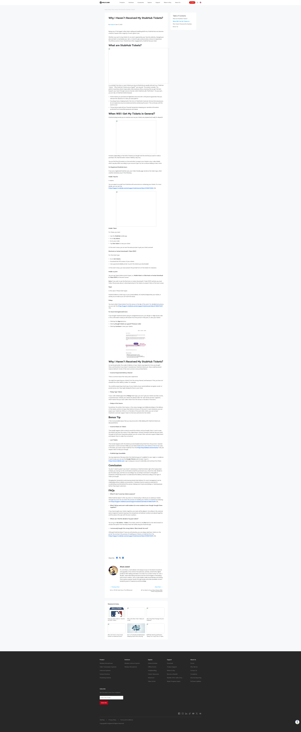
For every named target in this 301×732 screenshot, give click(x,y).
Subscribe (104, 703)
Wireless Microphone (130, 667)
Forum (192, 663)
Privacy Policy (112, 720)
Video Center (152, 681)
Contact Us (193, 670)
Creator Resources (153, 674)
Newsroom (151, 677)
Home (106, 9)
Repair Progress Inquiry (173, 681)
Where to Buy (167, 2)
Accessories (141, 2)
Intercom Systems (105, 670)
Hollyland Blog (152, 670)
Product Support (172, 667)
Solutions (131, 2)
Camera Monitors (105, 674)
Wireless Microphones (106, 663)
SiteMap (102, 720)
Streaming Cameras (105, 677)
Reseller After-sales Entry (174, 677)
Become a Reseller (172, 674)
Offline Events (152, 667)
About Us (177, 2)
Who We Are (194, 667)
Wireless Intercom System (132, 663)
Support (158, 2)
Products (122, 2)
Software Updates (195, 681)
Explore (150, 2)
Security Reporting (195, 677)
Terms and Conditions (126, 720)
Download (170, 663)
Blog (109, 9)
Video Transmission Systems (108, 667)
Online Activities (152, 663)
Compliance (193, 674)
